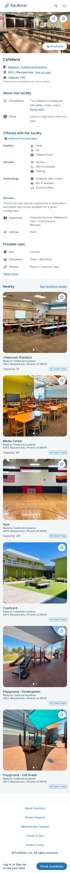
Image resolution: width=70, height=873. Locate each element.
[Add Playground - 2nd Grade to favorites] (62, 715)
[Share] (53, 18)
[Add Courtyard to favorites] (62, 547)
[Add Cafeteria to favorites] (63, 18)
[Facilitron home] (16, 8)
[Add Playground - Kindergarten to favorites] (62, 631)
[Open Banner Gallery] (35, 32)
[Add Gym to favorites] (62, 464)
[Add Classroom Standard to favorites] (62, 297)
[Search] (56, 6)
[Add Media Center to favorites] (62, 380)
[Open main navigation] (64, 6)
